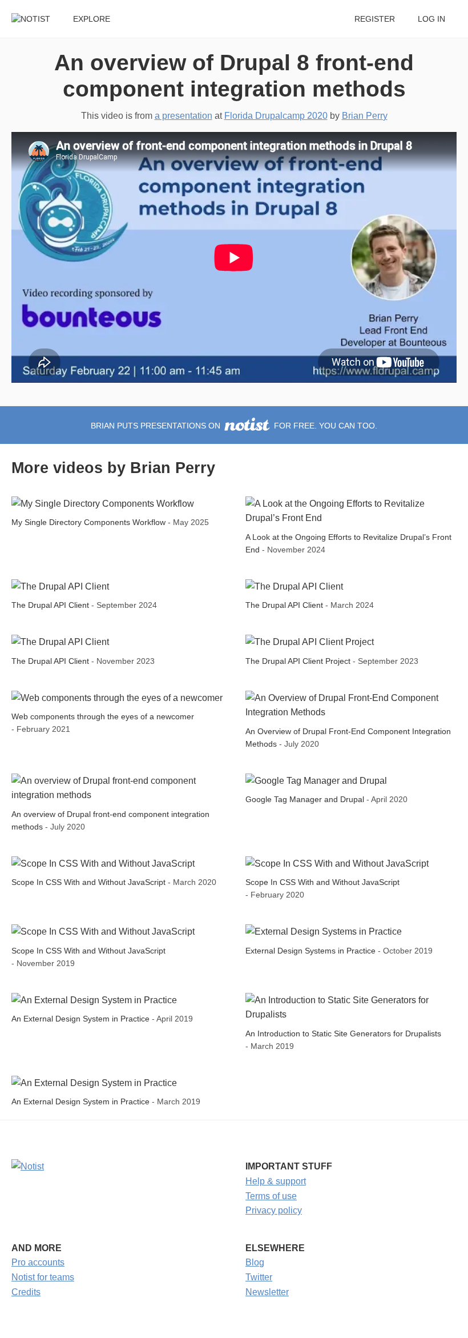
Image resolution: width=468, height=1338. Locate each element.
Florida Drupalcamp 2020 (276, 116)
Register (374, 19)
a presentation (183, 116)
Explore (91, 19)
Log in (431, 19)
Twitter (258, 1277)
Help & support (275, 1181)
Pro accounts (37, 1262)
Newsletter (267, 1292)
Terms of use (271, 1196)
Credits (26, 1292)
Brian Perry (365, 116)
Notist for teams (42, 1277)
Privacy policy (273, 1210)
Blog (254, 1262)
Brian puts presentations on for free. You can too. (234, 426)
